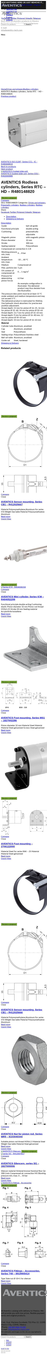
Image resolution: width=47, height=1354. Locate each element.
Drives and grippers (14, 89)
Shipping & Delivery (15, 219)
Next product (7, 169)
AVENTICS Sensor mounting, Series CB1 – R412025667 (21, 503)
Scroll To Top (5, 1348)
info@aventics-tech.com (18, 1329)
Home (3, 89)
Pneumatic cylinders (10, 205)
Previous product (8, 96)
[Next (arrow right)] (4, 1352)
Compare (5, 200)
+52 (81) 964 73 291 (17, 1327)
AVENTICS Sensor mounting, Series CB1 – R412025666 (21, 1011)
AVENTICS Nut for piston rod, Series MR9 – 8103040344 (21, 1135)
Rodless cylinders (30, 89)
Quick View (6, 519)
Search (28, 1337)
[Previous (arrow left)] (2, 1352)
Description (11, 217)
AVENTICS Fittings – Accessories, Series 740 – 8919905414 (20, 1272)
